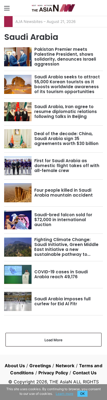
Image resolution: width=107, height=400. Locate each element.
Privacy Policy (53, 372)
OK (82, 394)
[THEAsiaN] (53, 8)
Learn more (64, 394)
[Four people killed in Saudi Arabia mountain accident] (18, 192)
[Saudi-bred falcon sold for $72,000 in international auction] (18, 219)
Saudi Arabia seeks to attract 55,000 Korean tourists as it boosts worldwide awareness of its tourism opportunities (67, 84)
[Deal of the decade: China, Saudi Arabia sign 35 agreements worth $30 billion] (18, 138)
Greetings (40, 365)
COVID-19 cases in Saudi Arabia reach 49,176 (61, 274)
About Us (15, 365)
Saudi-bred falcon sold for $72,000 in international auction (63, 219)
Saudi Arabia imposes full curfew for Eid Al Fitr (62, 301)
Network (65, 365)
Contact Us (85, 372)
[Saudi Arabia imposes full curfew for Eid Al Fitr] (18, 301)
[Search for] (100, 10)
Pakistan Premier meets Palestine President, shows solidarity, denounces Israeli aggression (65, 56)
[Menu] (7, 10)
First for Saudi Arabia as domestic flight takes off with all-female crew (66, 165)
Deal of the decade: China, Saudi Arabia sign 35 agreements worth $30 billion (66, 138)
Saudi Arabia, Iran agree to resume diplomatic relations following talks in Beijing (65, 111)
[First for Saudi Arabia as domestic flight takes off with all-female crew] (18, 165)
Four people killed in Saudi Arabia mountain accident (63, 192)
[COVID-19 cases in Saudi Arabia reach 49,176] (18, 274)
